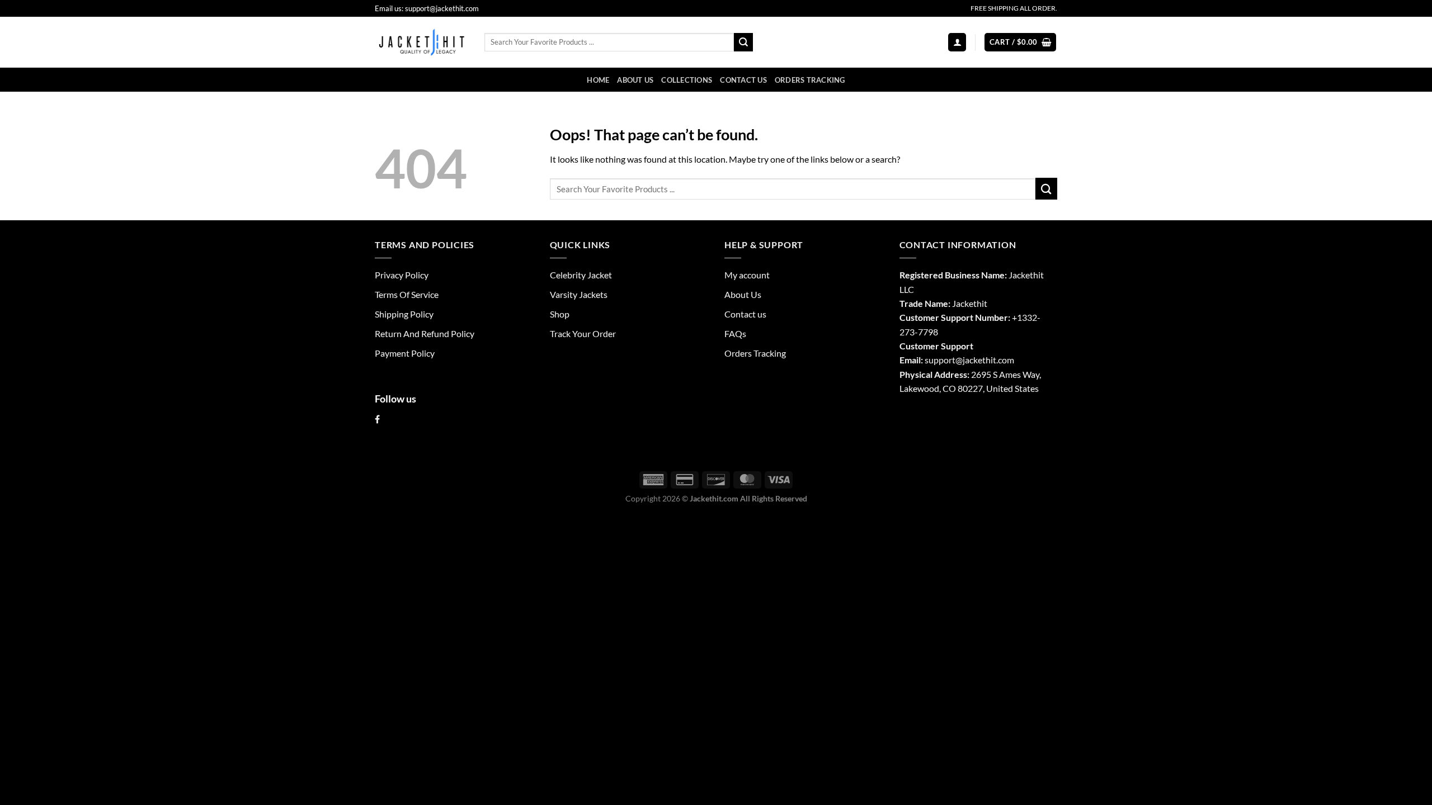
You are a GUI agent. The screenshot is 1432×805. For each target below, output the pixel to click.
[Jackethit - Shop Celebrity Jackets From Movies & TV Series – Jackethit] (421, 42)
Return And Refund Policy (424, 333)
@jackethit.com (984, 359)
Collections (686, 79)
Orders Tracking (810, 79)
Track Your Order (583, 333)
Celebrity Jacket (581, 274)
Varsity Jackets (578, 294)
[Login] (957, 42)
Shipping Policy (404, 314)
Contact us (743, 79)
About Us (635, 79)
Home (598, 79)
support (940, 359)
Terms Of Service (407, 294)
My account (747, 274)
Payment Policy (405, 353)
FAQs (735, 333)
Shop (559, 314)
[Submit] (743, 42)
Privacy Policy (401, 274)
